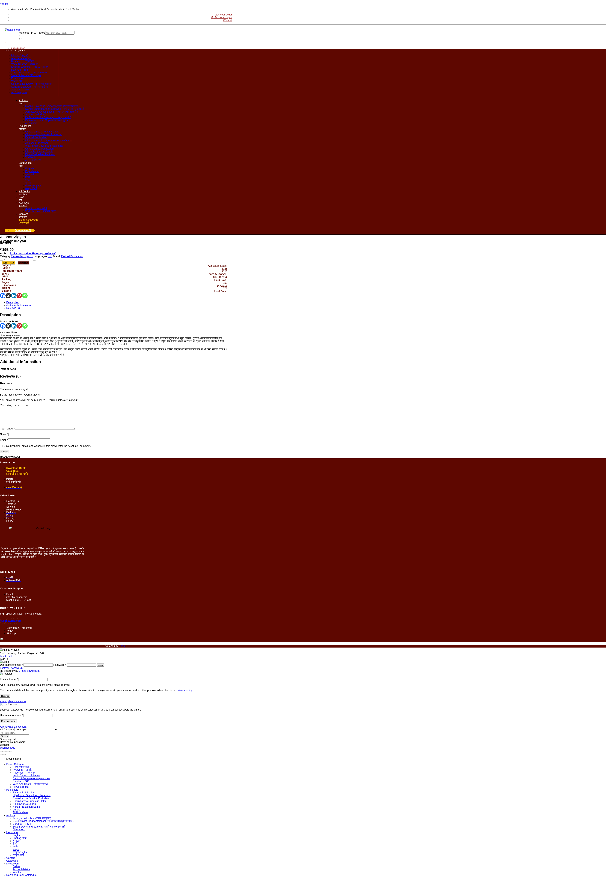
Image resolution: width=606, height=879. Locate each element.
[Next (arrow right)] (4, 754)
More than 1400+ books (32, 32)
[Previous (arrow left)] (1, 754)
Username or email (11, 715)
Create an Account (29, 670)
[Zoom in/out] (1, 751)
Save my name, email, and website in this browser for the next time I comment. (47, 446)
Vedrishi (4, 4)
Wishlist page (7, 747)
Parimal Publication (72, 256)
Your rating (7, 405)
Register (5, 696)
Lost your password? (11, 668)
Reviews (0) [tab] (10, 376)
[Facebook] (3, 295)
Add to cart (8, 263)
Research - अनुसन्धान (22, 256)
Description (12, 302)
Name (4, 434)
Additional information (18, 305)
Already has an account (13, 701)
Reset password (8, 721)
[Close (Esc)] (10, 751)
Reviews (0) (13, 308)
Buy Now (23, 263)
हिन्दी (50, 256)
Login (100, 665)
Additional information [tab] (20, 362)
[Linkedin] (14, 295)
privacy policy (184, 690)
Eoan (122, 646)
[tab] (116, 302)
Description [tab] (10, 315)
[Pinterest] (19, 295)
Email (4, 440)
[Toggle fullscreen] (4, 751)
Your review (7, 428)
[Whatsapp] (25, 295)
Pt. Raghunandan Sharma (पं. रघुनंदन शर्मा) (33, 253)
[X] (8, 295)
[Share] (7, 751)
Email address (9, 679)
